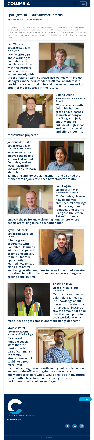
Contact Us (85, 399)
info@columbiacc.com (27, 415)
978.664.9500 (12, 415)
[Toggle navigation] (83, 3)
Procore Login (15, 419)
